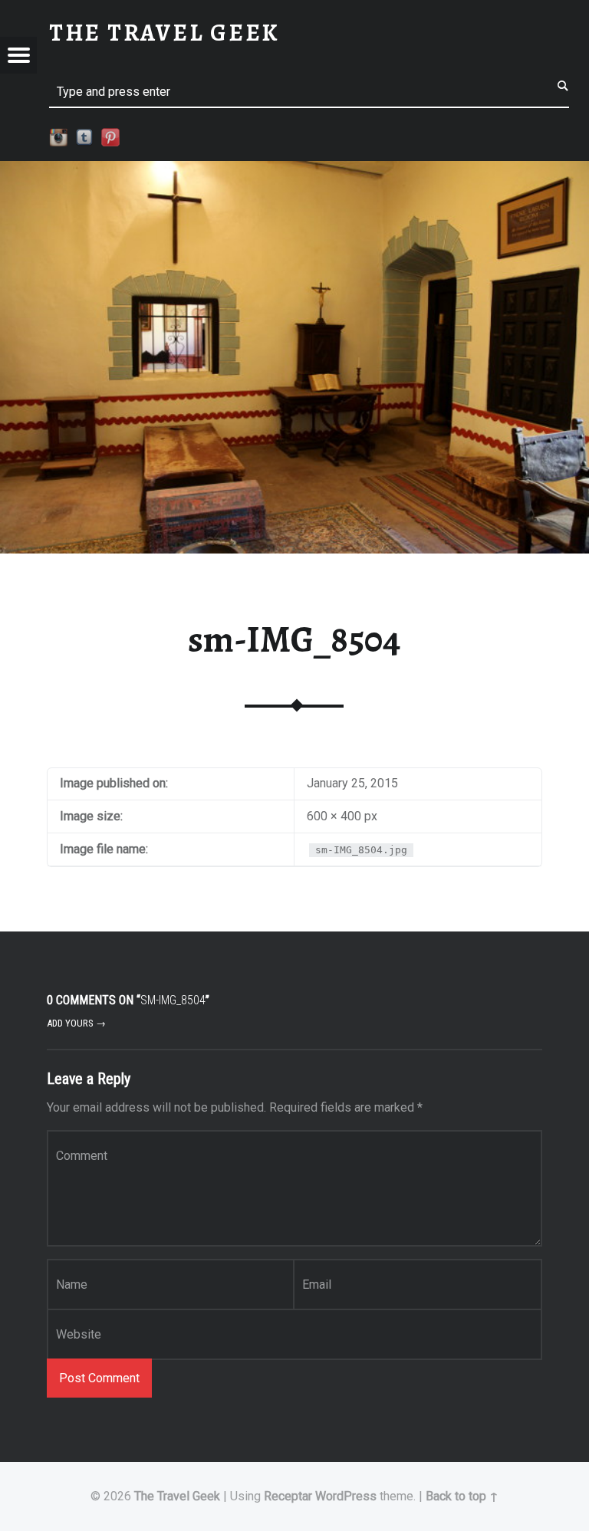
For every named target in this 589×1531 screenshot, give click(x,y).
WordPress (346, 1496)
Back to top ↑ (462, 1496)
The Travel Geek (177, 1496)
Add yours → (76, 1023)
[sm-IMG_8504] (294, 170)
